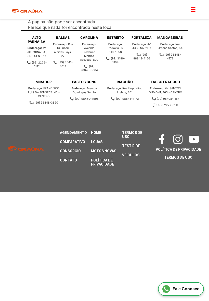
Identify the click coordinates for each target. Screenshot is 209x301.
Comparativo (72, 142)
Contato (68, 160)
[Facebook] (162, 139)
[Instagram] (178, 139)
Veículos (130, 155)
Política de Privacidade (102, 162)
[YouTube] (194, 139)
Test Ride (131, 146)
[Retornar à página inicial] (14, 283)
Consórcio (70, 151)
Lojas (96, 142)
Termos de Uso (178, 157)
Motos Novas (103, 151)
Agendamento (73, 133)
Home (96, 133)
